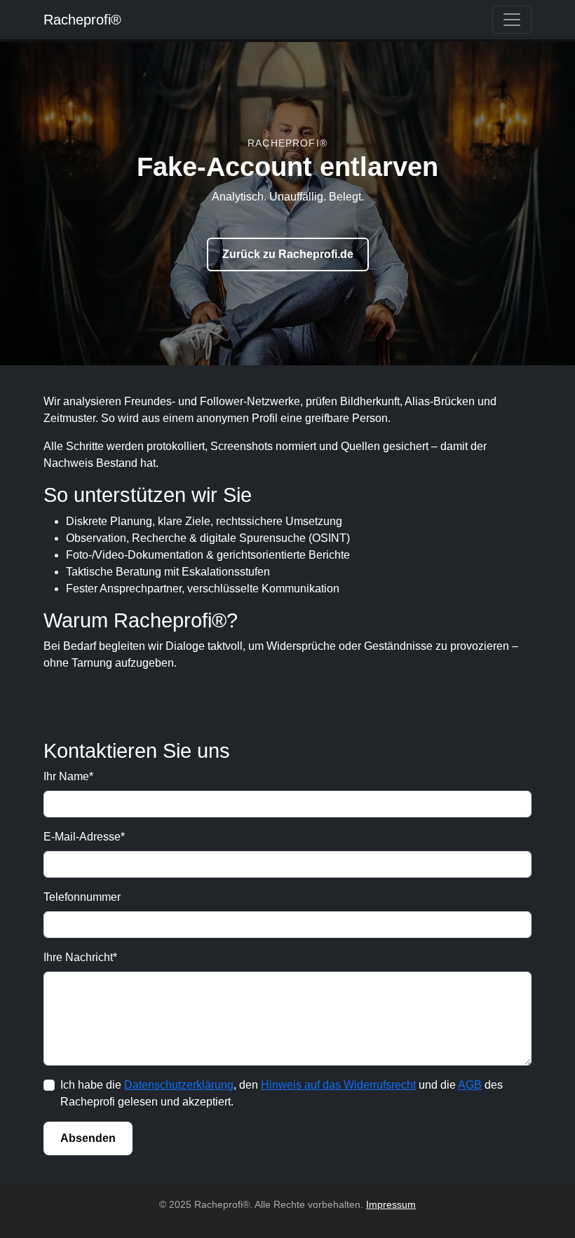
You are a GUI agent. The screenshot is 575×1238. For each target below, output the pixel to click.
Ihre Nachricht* (80, 957)
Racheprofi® (82, 19)
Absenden (88, 1138)
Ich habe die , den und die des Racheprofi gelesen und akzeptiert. (281, 1093)
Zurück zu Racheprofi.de (287, 254)
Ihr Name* (68, 776)
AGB (470, 1085)
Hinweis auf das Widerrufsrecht (338, 1085)
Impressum (391, 1204)
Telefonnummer (82, 897)
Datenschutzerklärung (179, 1085)
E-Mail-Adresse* (84, 837)
